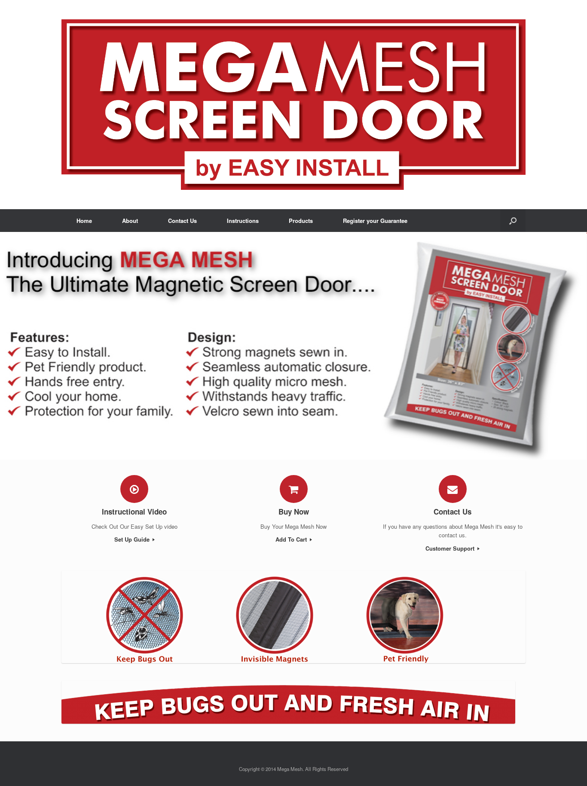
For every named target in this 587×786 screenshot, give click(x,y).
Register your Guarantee (375, 220)
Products (301, 220)
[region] (293, 346)
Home (84, 220)
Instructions (243, 220)
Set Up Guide (132, 539)
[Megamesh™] (293, 104)
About (130, 220)
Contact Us (182, 220)
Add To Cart (292, 539)
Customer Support (450, 548)
